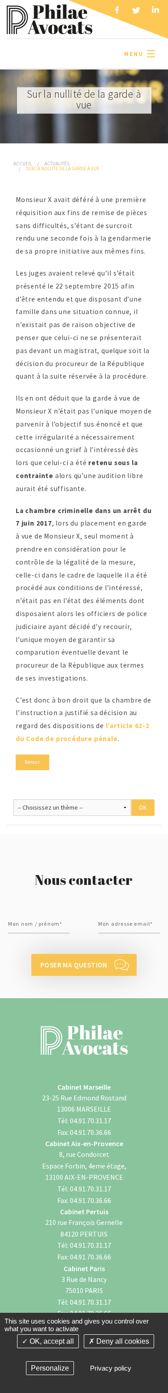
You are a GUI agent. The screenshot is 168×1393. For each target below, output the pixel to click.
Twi (136, 11)
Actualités (56, 163)
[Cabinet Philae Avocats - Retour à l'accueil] (49, 18)
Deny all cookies (122, 1341)
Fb (117, 11)
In (155, 11)
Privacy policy (110, 1368)
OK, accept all (51, 1341)
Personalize (50, 1368)
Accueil (22, 163)
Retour (32, 762)
